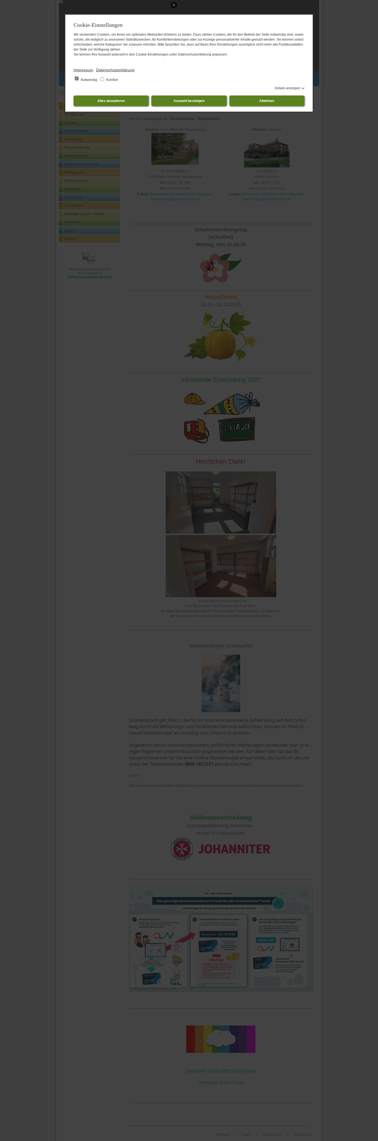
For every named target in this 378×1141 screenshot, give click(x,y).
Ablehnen (266, 101)
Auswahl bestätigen (189, 101)
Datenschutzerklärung (115, 70)
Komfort (111, 80)
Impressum (83, 70)
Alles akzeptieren (111, 101)
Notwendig (89, 80)
